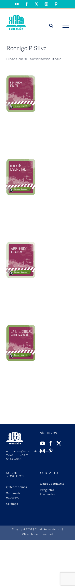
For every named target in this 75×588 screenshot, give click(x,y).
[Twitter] (58, 443)
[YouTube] (42, 443)
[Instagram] (42, 451)
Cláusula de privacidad (37, 534)
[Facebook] (50, 443)
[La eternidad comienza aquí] (20, 327)
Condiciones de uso (48, 529)
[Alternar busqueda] (51, 25)
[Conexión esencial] (20, 161)
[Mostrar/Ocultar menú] (66, 26)
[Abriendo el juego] (20, 244)
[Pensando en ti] (20, 78)
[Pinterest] (50, 451)
